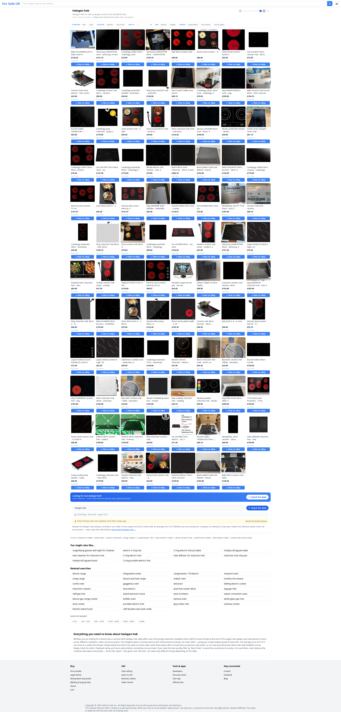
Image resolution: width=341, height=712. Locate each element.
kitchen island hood (82, 608)
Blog (226, 678)
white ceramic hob (183, 537)
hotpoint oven (231, 573)
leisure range (79, 573)
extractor (178, 583)
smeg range (79, 578)
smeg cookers (129, 537)
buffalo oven (129, 598)
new (84, 25)
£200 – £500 (128, 621)
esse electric (129, 588)
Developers (178, 671)
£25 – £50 (85, 621)
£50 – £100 (99, 621)
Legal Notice (75, 675)
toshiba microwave (233, 578)
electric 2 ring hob (132, 550)
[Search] (329, 3)
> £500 (141, 621)
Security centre (179, 675)
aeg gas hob (230, 588)
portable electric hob (133, 603)
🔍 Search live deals (257, 508)
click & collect (219, 25)
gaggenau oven (131, 583)
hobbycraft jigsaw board (85, 560)
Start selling (126, 671)
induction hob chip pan (235, 555)
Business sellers (128, 678)
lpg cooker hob (181, 603)
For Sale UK (11, 3)
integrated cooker (132, 573)
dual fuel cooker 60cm (185, 588)
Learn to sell (126, 675)
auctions (110, 25)
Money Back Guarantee (80, 678)
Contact (227, 671)
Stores (73, 686)
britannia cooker (85, 537)
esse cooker (79, 603)
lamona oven (180, 598)
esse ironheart (181, 593)
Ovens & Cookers (85, 17)
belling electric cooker (235, 583)
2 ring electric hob (132, 555)
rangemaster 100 (145, 537)
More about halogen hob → (123, 529)
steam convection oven (235, 593)
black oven (99, 537)
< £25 (74, 621)
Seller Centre (127, 682)
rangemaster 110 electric (186, 573)
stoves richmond (113, 537)
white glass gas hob (234, 598)
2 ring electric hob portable (187, 550)
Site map (176, 678)
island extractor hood (134, 593)
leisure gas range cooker (85, 598)
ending (172, 25)
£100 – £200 (113, 621)
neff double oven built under (137, 608)
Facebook (228, 675)
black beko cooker (221, 537)
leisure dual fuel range (134, 578)
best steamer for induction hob (88, 555)
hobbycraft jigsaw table (236, 550)
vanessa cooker (232, 603)
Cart (72, 689)
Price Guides (76, 671)
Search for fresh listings (256, 521)
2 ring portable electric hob (137, 560)
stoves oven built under (241, 537)
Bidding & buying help (80, 682)
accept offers (193, 25)
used (91, 25)
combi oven (78, 583)
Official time (178, 682)
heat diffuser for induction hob (189, 555)
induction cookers (82, 588)
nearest (163, 25)
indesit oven (180, 578)
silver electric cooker (164, 537)
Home (74, 17)
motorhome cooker (202, 537)
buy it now (120, 25)
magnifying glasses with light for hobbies (93, 550)
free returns (206, 25)
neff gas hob (79, 593)
